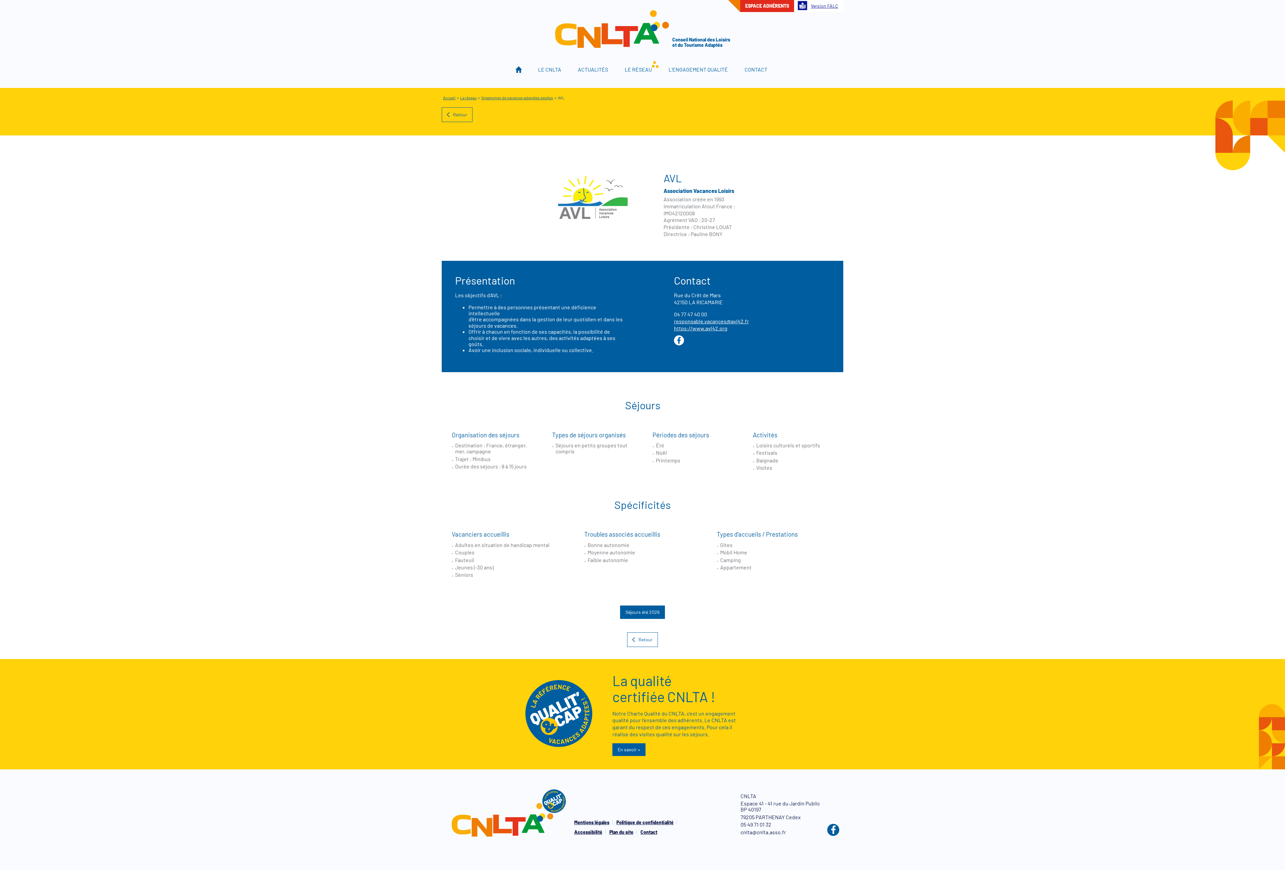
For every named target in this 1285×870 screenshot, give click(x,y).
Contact (756, 69)
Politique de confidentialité (645, 822)
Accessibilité (588, 832)
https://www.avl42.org (700, 328)
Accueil (519, 69)
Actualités (593, 69)
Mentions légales (591, 822)
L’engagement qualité (698, 69)
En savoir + (629, 749)
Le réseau (638, 69)
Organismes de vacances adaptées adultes (517, 97)
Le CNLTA (549, 69)
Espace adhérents (767, 6)
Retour (460, 114)
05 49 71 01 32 (756, 824)
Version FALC (824, 6)
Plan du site (621, 832)
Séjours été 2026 (642, 612)
